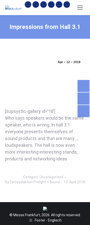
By (32, 182)
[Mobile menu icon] (80, 8)
